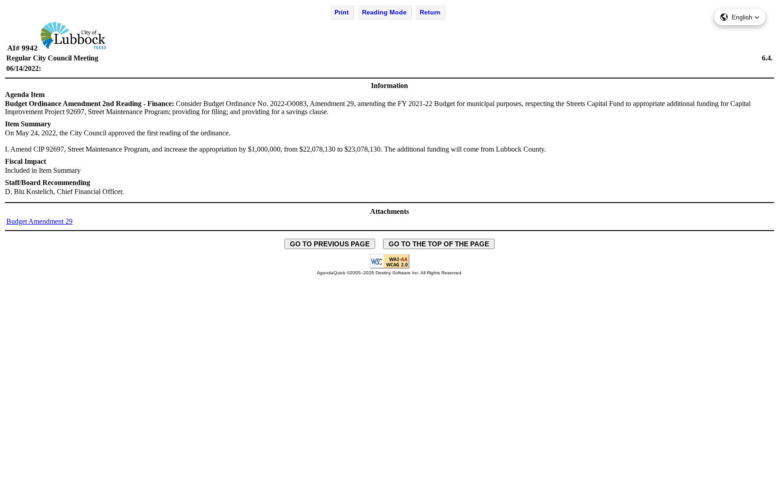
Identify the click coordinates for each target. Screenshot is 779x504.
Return (430, 12)
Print (342, 12)
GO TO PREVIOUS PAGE (329, 244)
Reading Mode (384, 12)
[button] (740, 17)
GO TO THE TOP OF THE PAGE (439, 244)
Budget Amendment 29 (39, 221)
